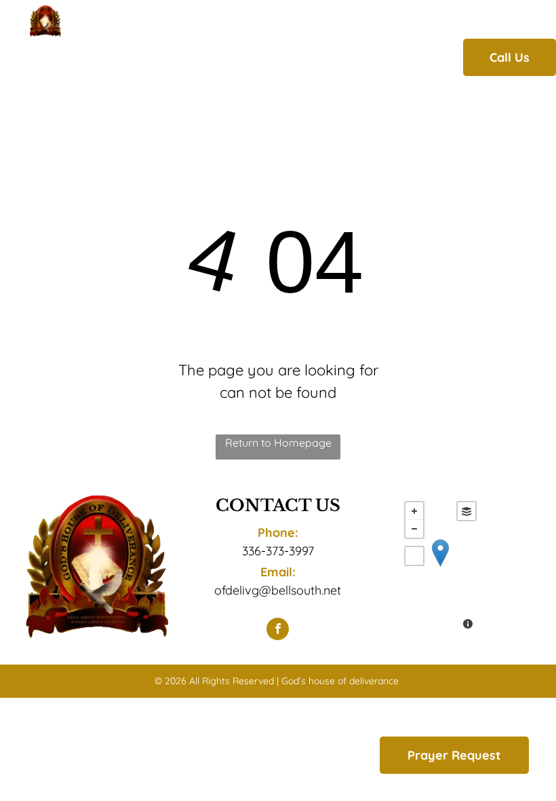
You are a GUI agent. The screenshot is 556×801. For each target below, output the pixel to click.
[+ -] (440, 566)
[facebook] (277, 631)
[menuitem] (136, 57)
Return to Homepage (278, 442)
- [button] (414, 529)
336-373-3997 (278, 551)
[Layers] (466, 511)
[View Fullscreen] (414, 556)
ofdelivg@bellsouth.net (277, 590)
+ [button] (414, 511)
